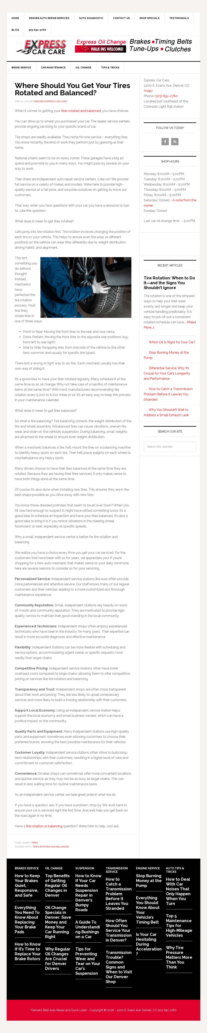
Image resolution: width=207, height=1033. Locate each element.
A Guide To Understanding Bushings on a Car (87, 929)
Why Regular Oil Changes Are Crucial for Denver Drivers (57, 959)
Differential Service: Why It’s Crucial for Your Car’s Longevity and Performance (167, 373)
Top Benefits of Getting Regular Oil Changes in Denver (57, 885)
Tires (34, 842)
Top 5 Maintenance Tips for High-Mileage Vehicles (179, 925)
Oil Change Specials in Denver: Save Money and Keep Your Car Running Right (58, 922)
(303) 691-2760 (166, 96)
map (148, 91)
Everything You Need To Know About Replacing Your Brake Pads (27, 919)
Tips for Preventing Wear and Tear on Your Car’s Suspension (87, 961)
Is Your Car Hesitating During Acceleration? (149, 944)
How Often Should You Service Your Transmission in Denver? (119, 930)
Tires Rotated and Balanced (51, 846)
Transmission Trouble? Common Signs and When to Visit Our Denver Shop (119, 967)
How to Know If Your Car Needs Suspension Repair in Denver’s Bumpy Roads (88, 892)
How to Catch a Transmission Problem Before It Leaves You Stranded (168, 394)
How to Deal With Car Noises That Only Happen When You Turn (178, 891)
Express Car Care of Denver (41, 47)
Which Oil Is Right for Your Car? (172, 342)
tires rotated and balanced (81, 111)
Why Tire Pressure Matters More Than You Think (179, 957)
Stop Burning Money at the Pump (149, 880)
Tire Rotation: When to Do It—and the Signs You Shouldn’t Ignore (169, 283)
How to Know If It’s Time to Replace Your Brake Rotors (28, 951)
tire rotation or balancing (44, 826)
